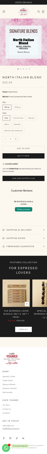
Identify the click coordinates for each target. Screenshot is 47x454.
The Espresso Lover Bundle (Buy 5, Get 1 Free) (16, 314)
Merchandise (7, 392)
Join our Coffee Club (23, 178)
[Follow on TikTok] (17, 438)
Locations (6, 413)
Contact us (7, 409)
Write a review (23, 209)
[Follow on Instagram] (10, 438)
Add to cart (23, 148)
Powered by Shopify (34, 445)
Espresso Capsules (10, 388)
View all (23, 329)
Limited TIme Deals (23, 2)
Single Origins (8, 380)
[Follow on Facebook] (4, 438)
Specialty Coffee (9, 376)
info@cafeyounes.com (11, 428)
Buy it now (23, 156)
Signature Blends (9, 384)
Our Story (6, 405)
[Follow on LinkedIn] (23, 438)
